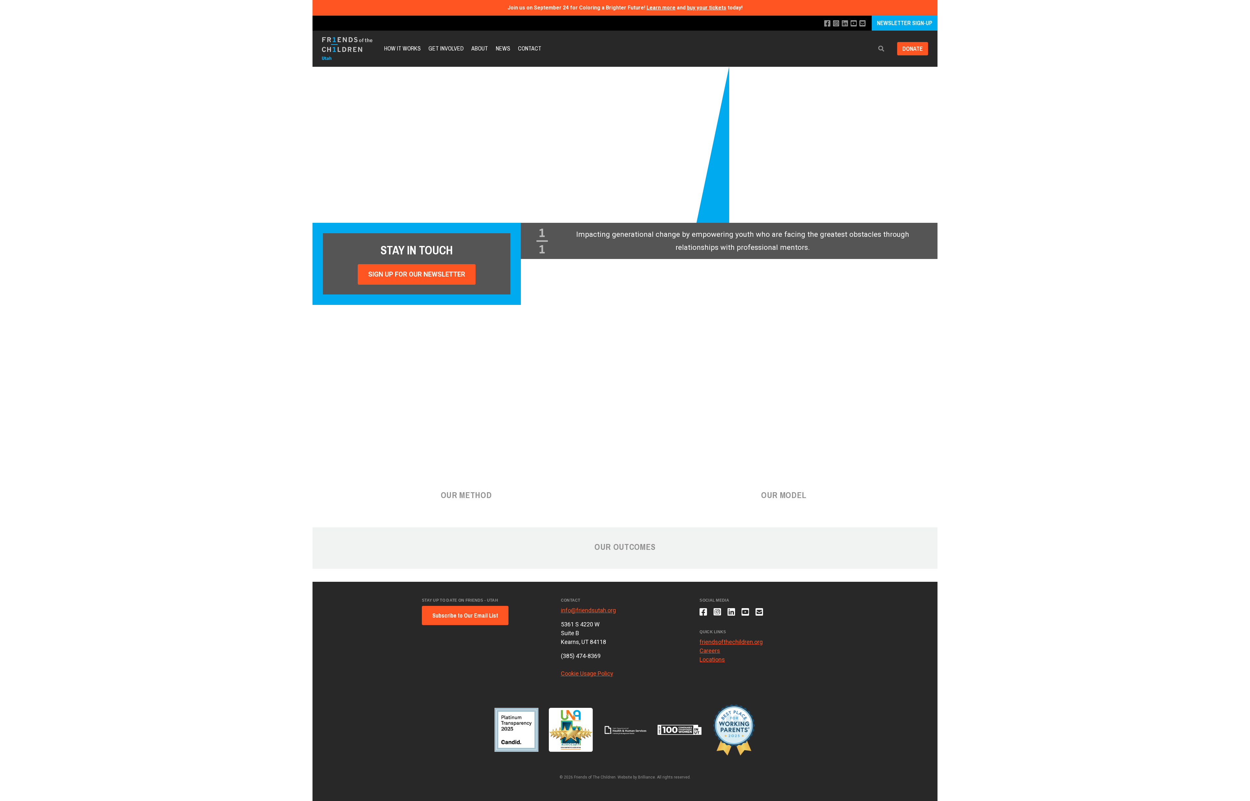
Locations (712, 659)
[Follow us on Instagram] (836, 23)
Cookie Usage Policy (587, 673)
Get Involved (446, 48)
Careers (710, 650)
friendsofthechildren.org (731, 641)
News (503, 48)
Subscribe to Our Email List (465, 615)
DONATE (912, 49)
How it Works (402, 48)
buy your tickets (706, 8)
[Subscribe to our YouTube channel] (854, 23)
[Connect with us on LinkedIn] (845, 23)
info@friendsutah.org (588, 610)
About (479, 48)
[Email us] (862, 23)
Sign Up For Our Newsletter (416, 274)
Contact (529, 48)
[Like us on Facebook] (827, 23)
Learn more (660, 8)
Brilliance (646, 777)
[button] (881, 48)
